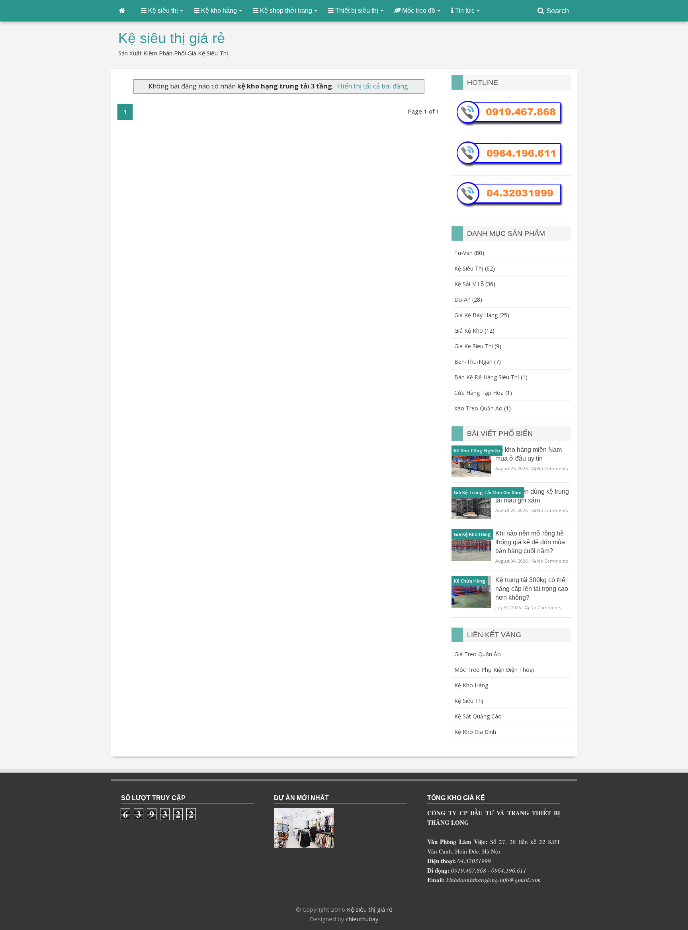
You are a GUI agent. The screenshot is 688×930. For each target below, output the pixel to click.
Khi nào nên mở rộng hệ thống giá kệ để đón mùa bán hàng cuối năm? (530, 542)
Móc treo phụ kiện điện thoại (494, 669)
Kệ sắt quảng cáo (478, 716)
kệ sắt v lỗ (469, 284)
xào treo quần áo (478, 408)
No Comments (552, 468)
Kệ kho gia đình (475, 732)
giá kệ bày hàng (476, 315)
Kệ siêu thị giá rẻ (369, 909)
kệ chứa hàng (469, 581)
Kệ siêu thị (468, 700)
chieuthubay (362, 919)
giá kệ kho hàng (472, 534)
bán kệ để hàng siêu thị (486, 377)
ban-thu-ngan (473, 361)
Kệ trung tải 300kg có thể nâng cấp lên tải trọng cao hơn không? (531, 589)
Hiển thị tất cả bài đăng (372, 85)
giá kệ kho (468, 330)
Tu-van (463, 253)
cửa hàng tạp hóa (479, 392)
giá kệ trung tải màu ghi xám (488, 492)
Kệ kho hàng (471, 685)
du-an (462, 299)
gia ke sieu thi (473, 346)
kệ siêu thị (468, 268)
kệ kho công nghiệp (477, 450)
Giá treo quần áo (477, 654)
